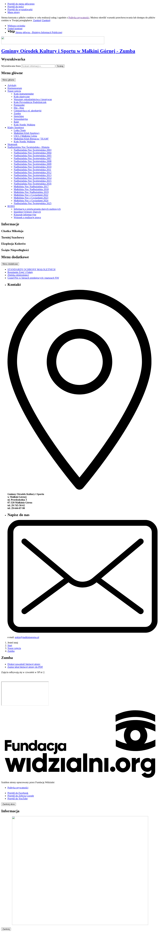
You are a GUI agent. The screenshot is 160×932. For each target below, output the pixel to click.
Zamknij (37, 20)
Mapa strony (14, 12)
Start (10, 645)
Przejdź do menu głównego (21, 3)
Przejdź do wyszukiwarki (20, 9)
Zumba (11, 651)
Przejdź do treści (16, 6)
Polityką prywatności (78, 17)
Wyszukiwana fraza (11, 66)
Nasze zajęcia (14, 648)
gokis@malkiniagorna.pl (27, 637)
